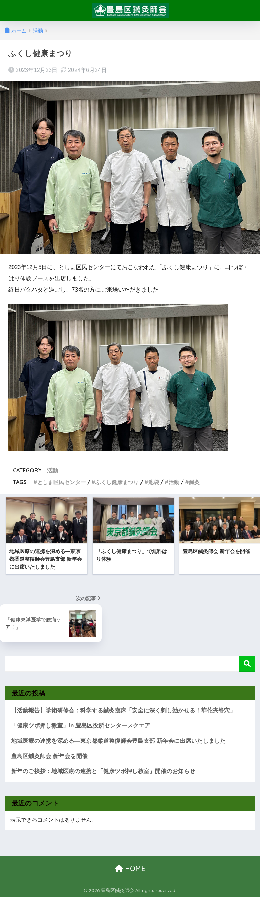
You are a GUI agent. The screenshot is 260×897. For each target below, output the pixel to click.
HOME (134, 868)
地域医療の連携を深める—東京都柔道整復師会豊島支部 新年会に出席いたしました (118, 741)
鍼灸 (194, 482)
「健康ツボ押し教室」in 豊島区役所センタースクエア (80, 725)
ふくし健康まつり (117, 482)
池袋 (153, 482)
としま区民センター (61, 482)
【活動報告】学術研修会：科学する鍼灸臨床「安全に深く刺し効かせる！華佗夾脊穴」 (123, 710)
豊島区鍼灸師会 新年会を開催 (49, 756)
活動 (52, 470)
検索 (247, 664)
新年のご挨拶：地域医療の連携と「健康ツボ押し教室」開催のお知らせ (103, 771)
